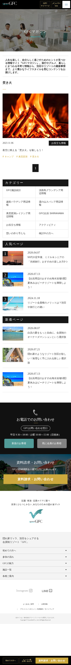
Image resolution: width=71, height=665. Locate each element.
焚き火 (35, 156)
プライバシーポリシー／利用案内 (31, 609)
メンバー (56, 4)
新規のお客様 (19, 443)
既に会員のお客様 (52, 443)
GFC (45, 4)
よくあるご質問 (28, 604)
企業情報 (44, 604)
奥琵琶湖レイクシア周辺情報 (18, 215)
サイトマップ (49, 609)
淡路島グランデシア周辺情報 (51, 192)
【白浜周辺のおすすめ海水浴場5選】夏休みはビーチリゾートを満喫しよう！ (48, 283)
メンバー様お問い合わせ (27, 660)
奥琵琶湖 (22, 156)
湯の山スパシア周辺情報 (51, 203)
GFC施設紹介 (13, 190)
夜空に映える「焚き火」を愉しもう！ (23, 150)
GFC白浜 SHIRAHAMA (51, 213)
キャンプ (9, 156)
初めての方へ (11, 660)
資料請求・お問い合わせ (52, 660)
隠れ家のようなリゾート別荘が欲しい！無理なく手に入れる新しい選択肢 (47, 358)
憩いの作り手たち (16, 233)
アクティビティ (47, 224)
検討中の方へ (46, 233)
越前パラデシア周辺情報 (18, 203)
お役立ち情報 (13, 224)
